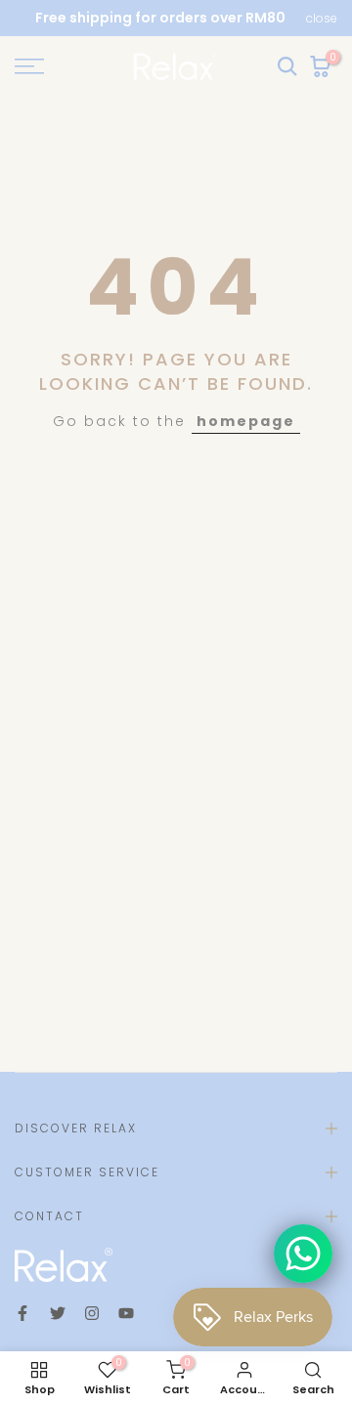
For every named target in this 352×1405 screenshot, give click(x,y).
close (321, 18)
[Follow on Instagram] (92, 1313)
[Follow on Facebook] (22, 1313)
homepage (246, 421)
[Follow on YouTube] (126, 1313)
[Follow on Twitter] (58, 1313)
